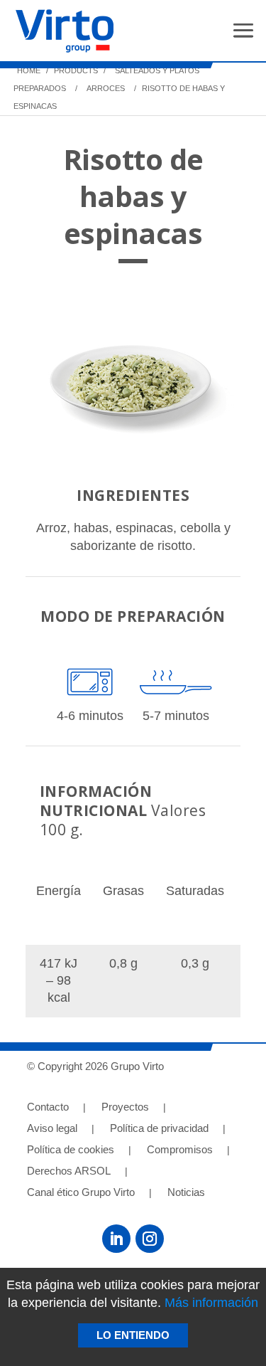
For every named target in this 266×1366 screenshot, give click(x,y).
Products (75, 70)
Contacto (48, 1107)
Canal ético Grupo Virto (81, 1192)
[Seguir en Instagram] (149, 1238)
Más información (211, 1303)
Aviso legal (52, 1128)
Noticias (186, 1192)
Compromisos (180, 1150)
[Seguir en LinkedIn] (116, 1238)
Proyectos (125, 1107)
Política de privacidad (159, 1128)
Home (28, 70)
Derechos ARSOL (69, 1171)
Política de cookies (70, 1150)
